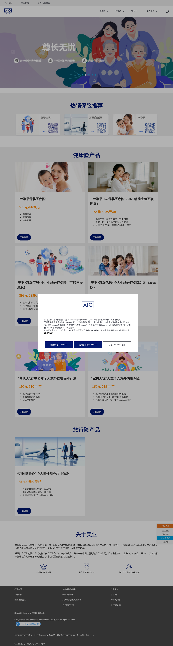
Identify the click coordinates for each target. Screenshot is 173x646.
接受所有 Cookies (58, 345)
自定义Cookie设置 (117, 345)
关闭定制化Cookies (88, 345)
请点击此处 (49, 333)
